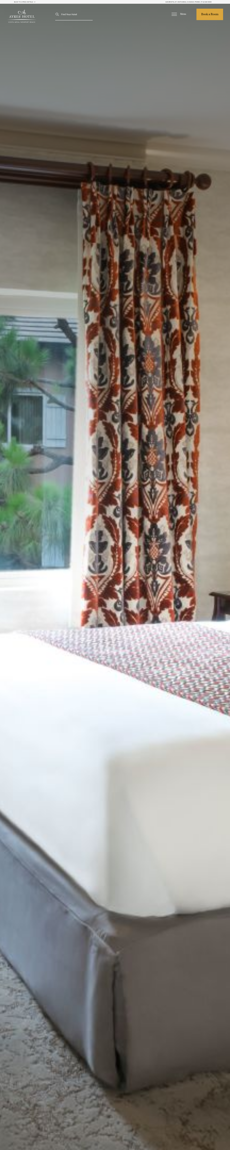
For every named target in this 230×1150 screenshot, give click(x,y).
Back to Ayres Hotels (23, 2)
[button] (179, 14)
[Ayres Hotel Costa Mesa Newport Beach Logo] (22, 16)
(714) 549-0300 (206, 2)
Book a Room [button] (209, 14)
